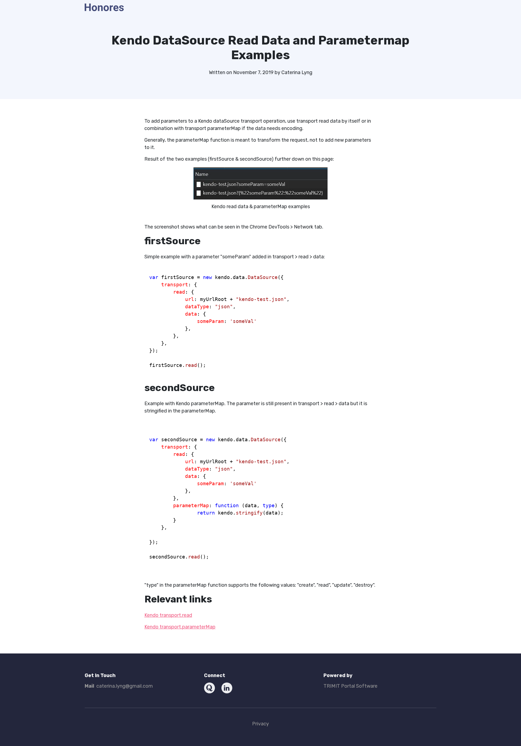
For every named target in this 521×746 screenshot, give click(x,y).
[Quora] (209, 687)
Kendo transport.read (168, 615)
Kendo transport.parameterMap (179, 627)
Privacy (260, 724)
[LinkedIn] (226, 687)
